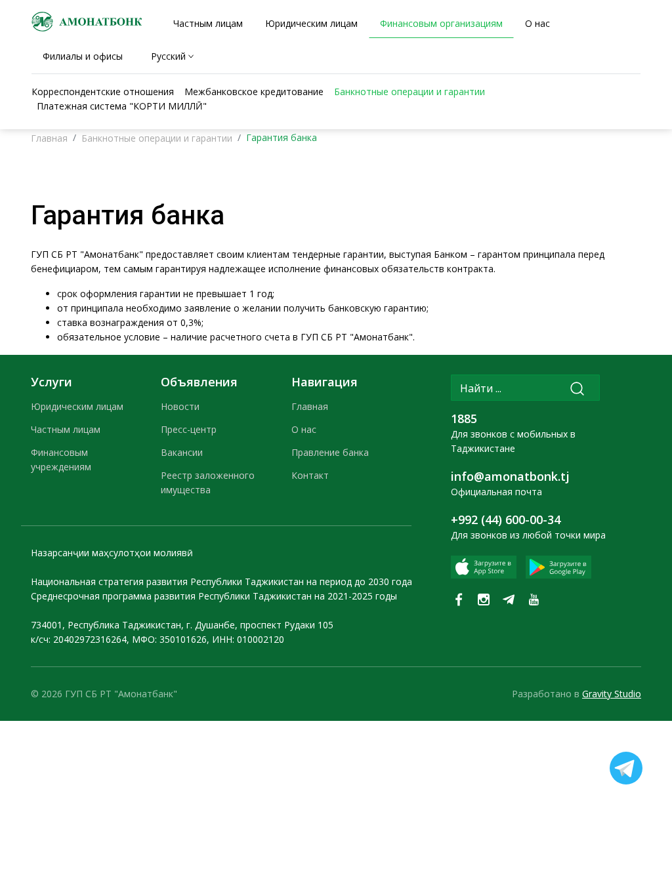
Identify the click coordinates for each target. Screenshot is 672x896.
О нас (303, 429)
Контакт (310, 475)
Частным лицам (65, 429)
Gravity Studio (611, 693)
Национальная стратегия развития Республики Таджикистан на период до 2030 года (221, 581)
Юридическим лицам (77, 406)
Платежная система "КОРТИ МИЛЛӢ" (122, 106)
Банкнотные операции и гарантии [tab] (409, 91)
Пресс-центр (189, 429)
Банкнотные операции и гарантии (156, 138)
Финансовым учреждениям (61, 459)
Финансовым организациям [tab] (441, 23)
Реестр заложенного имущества (208, 482)
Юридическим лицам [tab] (311, 23)
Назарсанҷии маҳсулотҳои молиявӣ (112, 552)
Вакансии (182, 452)
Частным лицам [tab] (208, 23)
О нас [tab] (537, 23)
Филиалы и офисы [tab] (83, 56)
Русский (168, 56)
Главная (49, 138)
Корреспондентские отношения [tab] (103, 91)
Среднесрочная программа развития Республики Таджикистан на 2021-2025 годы (214, 596)
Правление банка (330, 452)
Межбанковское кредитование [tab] (254, 91)
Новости (180, 406)
